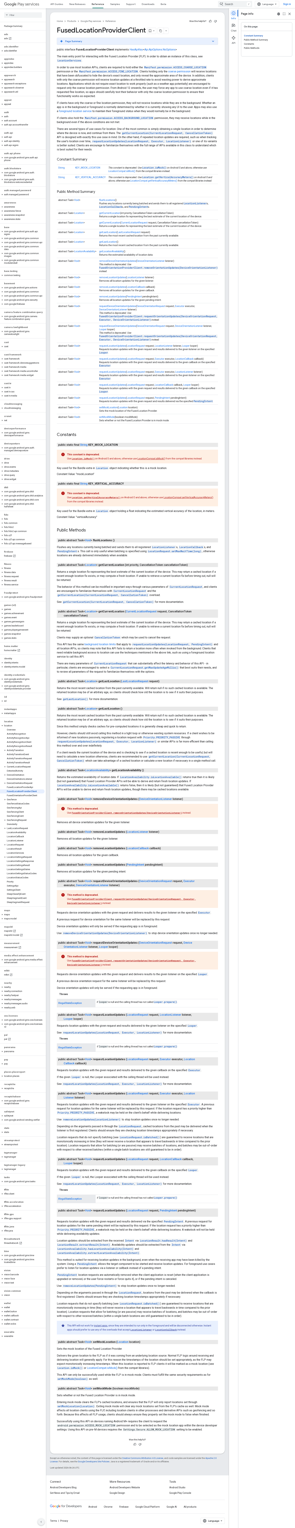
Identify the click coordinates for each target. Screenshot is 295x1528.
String (61, 167)
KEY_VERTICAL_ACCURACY (90, 177)
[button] (22, 51)
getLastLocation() (75, 699)
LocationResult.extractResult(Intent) (84, 1244)
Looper (103, 329)
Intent (129, 1240)
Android (92, 1506)
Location (78, 213)
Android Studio (177, 1487)
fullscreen (284, 14)
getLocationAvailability (111, 251)
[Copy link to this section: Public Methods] (89, 530)
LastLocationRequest (128, 232)
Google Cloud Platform (147, 1506)
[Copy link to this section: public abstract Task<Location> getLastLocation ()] (125, 709)
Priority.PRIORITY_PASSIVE (161, 737)
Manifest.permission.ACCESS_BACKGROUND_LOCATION (119, 118)
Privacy (64, 1520)
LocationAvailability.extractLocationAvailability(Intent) (98, 1253)
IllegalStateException (70, 1003)
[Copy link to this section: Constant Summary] (90, 160)
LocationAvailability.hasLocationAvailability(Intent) (95, 1248)
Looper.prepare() (165, 1002)
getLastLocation (108, 232)
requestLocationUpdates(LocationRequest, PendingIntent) (172, 644)
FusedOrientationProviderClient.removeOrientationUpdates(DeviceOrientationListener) (158, 267)
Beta (163, 4)
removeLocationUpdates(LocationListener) (91, 1119)
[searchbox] (23, 15)
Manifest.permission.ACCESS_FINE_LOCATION (108, 71)
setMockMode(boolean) (73, 1379)
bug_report (279, 14)
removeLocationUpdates (112, 277)
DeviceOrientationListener (151, 261)
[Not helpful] (215, 21)
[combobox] (235, 4)
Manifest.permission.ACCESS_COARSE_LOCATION (175, 67)
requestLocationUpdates (112, 345)
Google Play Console (180, 1493)
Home (60, 21)
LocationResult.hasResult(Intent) (163, 1240)
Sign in (287, 4)
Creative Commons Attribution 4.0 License (142, 1458)
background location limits (100, 644)
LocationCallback (110, 206)
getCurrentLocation (109, 213)
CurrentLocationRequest (134, 222)
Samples (115, 4)
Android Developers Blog (63, 1487)
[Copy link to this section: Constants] (79, 435)
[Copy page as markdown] (161, 31)
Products (71, 21)
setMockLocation (108, 407)
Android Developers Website (125, 1487)
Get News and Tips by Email (65, 1493)
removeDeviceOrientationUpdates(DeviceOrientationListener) (105, 933)
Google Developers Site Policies (93, 1461)
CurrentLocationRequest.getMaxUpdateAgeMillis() (144, 667)
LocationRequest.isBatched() (140, 1137)
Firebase (124, 1506)
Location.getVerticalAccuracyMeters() (168, 177)
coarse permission (179, 71)
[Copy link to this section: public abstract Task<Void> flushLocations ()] (118, 540)
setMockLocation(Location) (76, 1406)
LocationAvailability (84, 251)
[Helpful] (210, 21)
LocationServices (69, 60)
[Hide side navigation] (41, 1521)
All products (190, 1506)
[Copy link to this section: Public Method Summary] (98, 192)
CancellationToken (107, 637)
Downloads (148, 4)
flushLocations (107, 200)
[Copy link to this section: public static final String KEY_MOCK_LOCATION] (121, 445)
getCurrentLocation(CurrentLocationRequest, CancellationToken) (167, 133)
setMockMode (107, 417)
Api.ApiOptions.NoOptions (159, 49)
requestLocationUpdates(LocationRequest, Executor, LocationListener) (141, 141)
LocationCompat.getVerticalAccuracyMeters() (153, 180)
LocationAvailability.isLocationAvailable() (150, 777)
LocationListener (195, 203)
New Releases (77, 4)
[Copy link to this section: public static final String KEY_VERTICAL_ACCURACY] (127, 484)
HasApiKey (136, 49)
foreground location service (75, 111)
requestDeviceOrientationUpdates (117, 306)
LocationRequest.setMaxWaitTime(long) (174, 551)
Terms (53, 1520)
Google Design (117, 1493)
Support (131, 4)
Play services (28, 4)
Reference (98, 4)
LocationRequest (136, 345)
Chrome (108, 1506)
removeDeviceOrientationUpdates (117, 261)
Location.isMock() (154, 167)
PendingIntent (138, 206)
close (289, 14)
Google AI (172, 1506)
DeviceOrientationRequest (151, 306)
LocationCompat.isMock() (121, 171)
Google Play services (91, 21)
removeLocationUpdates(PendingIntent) (89, 1285)
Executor (180, 306)
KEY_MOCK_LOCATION (87, 167)
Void (76, 200)
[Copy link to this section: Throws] (71, 994)
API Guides (56, 4)
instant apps (100, 1325)
